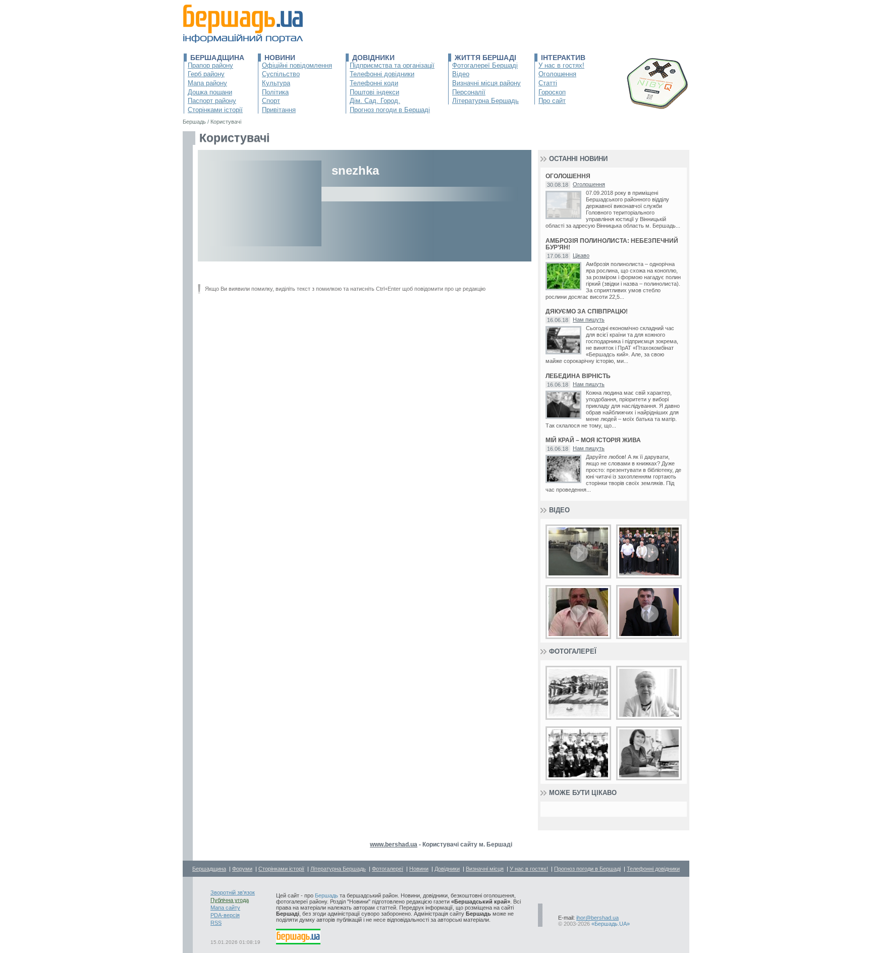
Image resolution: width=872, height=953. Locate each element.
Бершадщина (217, 58)
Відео (460, 74)
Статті (547, 83)
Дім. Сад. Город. (375, 100)
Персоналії (468, 92)
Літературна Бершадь (485, 100)
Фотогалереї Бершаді (485, 65)
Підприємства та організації (392, 65)
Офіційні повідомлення (297, 65)
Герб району (206, 74)
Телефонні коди (374, 83)
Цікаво (581, 255)
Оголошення (557, 74)
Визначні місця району (486, 83)
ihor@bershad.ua (597, 918)
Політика (275, 92)
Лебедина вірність (578, 376)
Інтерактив (563, 58)
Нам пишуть (589, 319)
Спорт (271, 100)
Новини (279, 58)
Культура (276, 83)
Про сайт (552, 100)
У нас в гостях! (561, 65)
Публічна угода (229, 900)
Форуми (242, 869)
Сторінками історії (215, 110)
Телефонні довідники (382, 74)
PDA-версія (225, 915)
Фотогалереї (572, 651)
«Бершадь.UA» (610, 924)
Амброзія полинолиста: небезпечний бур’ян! (612, 244)
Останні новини (578, 159)
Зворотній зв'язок (232, 892)
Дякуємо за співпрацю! (587, 311)
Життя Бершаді (485, 58)
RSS (216, 923)
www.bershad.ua (393, 844)
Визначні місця (485, 869)
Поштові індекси (374, 92)
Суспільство (281, 74)
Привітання (279, 110)
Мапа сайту (225, 908)
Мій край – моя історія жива (593, 440)
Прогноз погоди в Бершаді (390, 110)
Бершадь (326, 895)
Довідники (373, 58)
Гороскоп (552, 92)
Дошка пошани (210, 92)
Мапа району (207, 83)
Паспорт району (212, 100)
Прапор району (210, 65)
